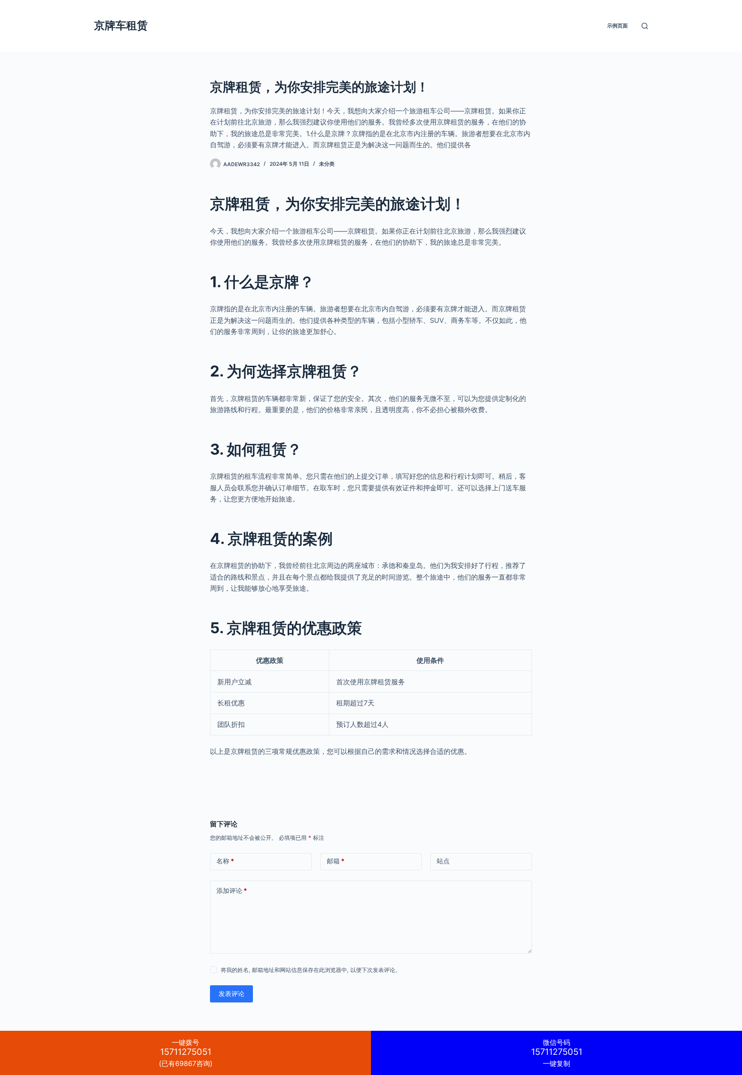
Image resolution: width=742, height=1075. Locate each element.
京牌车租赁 (121, 25)
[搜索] (645, 26)
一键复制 (556, 1053)
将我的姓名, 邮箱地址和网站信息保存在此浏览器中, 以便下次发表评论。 (311, 969)
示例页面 (617, 25)
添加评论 (231, 891)
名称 (225, 861)
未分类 (327, 164)
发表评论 (231, 994)
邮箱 (335, 861)
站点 (443, 861)
